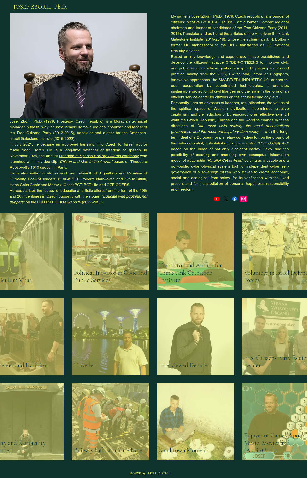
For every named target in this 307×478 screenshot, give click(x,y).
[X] (226, 199)
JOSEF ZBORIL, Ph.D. (40, 6)
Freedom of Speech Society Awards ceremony (99, 156)
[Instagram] (243, 199)
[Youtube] (217, 199)
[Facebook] (234, 199)
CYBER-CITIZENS (217, 22)
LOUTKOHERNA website (59, 202)
